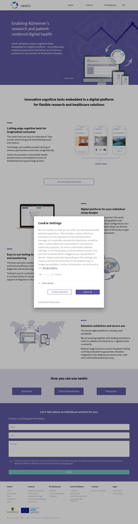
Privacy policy (54, 302)
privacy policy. (50, 268)
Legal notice (43, 302)
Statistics (58, 274)
